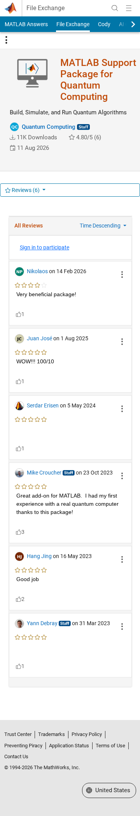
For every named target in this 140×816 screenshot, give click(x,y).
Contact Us (16, 756)
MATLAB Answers (26, 24)
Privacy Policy (87, 734)
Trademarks (51, 734)
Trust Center (18, 734)
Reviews (25, 190)
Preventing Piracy (23, 745)
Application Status (69, 745)
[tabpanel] (70, 455)
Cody (104, 24)
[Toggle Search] (114, 8)
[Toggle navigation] (6, 40)
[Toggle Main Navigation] (128, 8)
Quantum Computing (48, 126)
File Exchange (45, 8)
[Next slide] (126, 24)
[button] (12, 137)
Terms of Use (110, 745)
